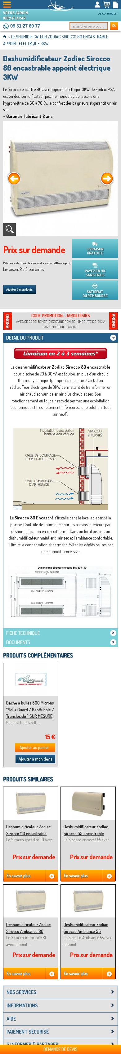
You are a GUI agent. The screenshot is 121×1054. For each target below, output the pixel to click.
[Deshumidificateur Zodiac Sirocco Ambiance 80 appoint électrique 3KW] (30, 887)
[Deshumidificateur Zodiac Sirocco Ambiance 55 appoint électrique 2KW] (88, 887)
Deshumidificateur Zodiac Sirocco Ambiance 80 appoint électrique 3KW (28, 931)
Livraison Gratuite (95, 251)
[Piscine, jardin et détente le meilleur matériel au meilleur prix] (60, 5)
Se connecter (108, 13)
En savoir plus (18, 875)
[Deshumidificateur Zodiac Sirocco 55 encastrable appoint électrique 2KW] (88, 789)
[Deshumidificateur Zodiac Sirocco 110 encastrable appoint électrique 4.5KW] (30, 789)
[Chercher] (114, 26)
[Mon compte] (97, 5)
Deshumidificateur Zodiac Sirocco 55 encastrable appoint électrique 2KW (86, 833)
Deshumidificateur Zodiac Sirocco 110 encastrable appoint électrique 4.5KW (28, 833)
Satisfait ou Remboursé (95, 293)
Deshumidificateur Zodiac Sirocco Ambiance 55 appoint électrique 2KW (86, 931)
